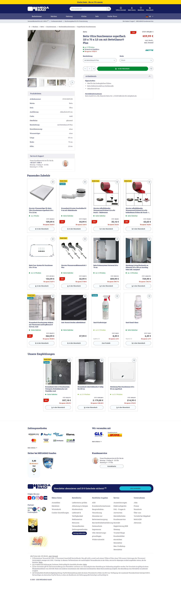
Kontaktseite (111, 466)
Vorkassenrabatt (56, 21)
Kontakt (117, 523)
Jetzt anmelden (135, 488)
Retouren (75, 523)
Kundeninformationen (101, 506)
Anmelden (56, 502)
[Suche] (109, 9)
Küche (83, 16)
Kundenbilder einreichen (119, 538)
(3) (105, 488)
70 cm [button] (123, 60)
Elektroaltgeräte (120, 506)
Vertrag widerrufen (79, 533)
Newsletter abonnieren (80, 488)
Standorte (138, 509)
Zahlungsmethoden (79, 529)
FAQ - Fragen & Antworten (119, 511)
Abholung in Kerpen (80, 506)
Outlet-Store (112, 16)
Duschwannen (51, 27)
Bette (42, 27)
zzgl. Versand (53, 556)
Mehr (41, 562)
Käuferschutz (77, 509)
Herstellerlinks (119, 516)
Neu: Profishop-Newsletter (120, 548)
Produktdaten (35, 93)
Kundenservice (120, 519)
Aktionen (137, 523)
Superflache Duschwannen (86, 27)
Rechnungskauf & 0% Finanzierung (76, 21)
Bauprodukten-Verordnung (98, 511)
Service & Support (37, 156)
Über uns (137, 513)
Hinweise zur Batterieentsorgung (99, 517)
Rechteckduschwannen (67, 27)
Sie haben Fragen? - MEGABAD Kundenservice (138, 21)
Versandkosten (78, 526)
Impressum (96, 529)
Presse (136, 506)
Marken (54, 16)
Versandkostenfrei (37, 21)
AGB (93, 502)
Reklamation (77, 519)
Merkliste (55, 506)
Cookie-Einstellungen (60, 513)
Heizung (69, 16)
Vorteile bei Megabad (142, 516)
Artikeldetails (90, 76)
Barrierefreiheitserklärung (102, 523)
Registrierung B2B (121, 526)
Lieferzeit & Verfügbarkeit (77, 514)
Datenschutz (97, 526)
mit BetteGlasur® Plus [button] (91, 60)
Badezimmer (37, 16)
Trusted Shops (119, 533)
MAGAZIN (138, 519)
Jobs (135, 502)
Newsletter (118, 543)
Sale (97, 16)
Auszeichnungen (120, 502)
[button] (121, 9)
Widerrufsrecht (98, 539)
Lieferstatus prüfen (79, 502)
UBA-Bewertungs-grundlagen (99, 534)
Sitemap (117, 529)
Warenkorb (56, 509)
